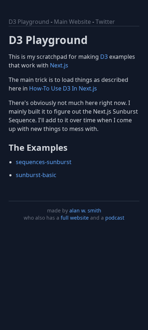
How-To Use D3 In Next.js (63, 88)
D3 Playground (29, 22)
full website (75, 217)
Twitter (105, 22)
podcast (114, 217)
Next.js (59, 65)
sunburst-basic (36, 175)
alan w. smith (85, 210)
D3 (104, 57)
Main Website (72, 22)
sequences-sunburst (43, 162)
